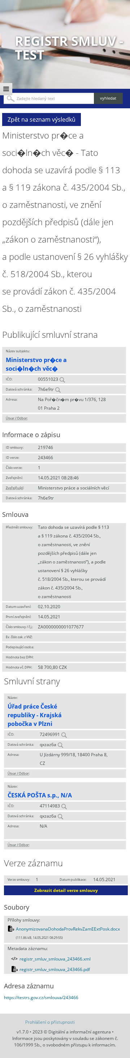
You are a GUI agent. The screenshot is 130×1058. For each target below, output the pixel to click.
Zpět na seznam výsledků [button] (41, 119)
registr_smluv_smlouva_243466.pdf (55, 969)
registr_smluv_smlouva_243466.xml (55, 959)
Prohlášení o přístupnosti (50, 1022)
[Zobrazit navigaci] (6, 89)
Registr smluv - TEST (69, 48)
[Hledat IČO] (62, 379)
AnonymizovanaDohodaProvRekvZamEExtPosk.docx (68, 929)
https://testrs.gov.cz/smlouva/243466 (41, 997)
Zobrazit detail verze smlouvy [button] (66, 890)
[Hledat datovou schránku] (58, 389)
